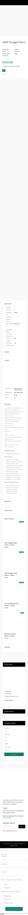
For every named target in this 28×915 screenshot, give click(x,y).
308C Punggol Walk (10, 573)
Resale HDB (7, 896)
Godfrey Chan (8, 691)
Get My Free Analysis (14, 909)
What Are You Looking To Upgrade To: (11, 891)
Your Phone (4, 864)
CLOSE (2, 914)
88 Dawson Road (9, 634)
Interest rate (7, 734)
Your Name (4, 856)
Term (5, 740)
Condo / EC (7, 888)
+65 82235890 (8, 693)
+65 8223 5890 (7, 817)
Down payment (7, 747)
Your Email (4, 872)
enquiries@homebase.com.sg (11, 696)
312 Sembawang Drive (11, 603)
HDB (5, 884)
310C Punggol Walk (10, 542)
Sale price (6, 728)
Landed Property (8, 903)
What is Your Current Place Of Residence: (12, 880)
